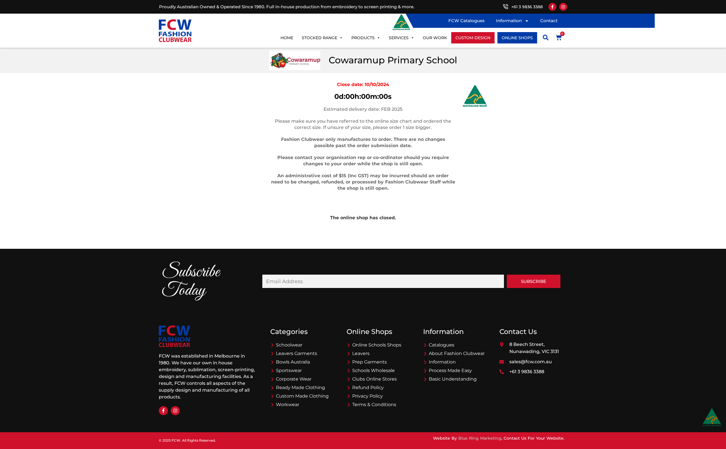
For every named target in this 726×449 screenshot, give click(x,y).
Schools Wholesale (373, 370)
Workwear (287, 404)
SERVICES (399, 37)
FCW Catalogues (466, 20)
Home (286, 37)
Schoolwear (289, 345)
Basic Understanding (453, 379)
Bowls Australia (293, 362)
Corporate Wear (293, 379)
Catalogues (441, 345)
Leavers (361, 353)
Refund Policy (368, 387)
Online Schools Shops (376, 345)
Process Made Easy (450, 370)
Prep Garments (369, 362)
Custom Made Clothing (302, 396)
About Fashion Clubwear (457, 353)
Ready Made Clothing (300, 387)
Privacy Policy (367, 396)
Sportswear (289, 370)
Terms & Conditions (374, 404)
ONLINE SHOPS (517, 37)
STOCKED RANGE (319, 37)
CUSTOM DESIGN (472, 37)
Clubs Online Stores (374, 379)
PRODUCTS (363, 37)
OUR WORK (435, 37)
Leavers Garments (296, 353)
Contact (549, 20)
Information (509, 20)
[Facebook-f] (552, 7)
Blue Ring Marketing (479, 438)
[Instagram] (563, 7)
